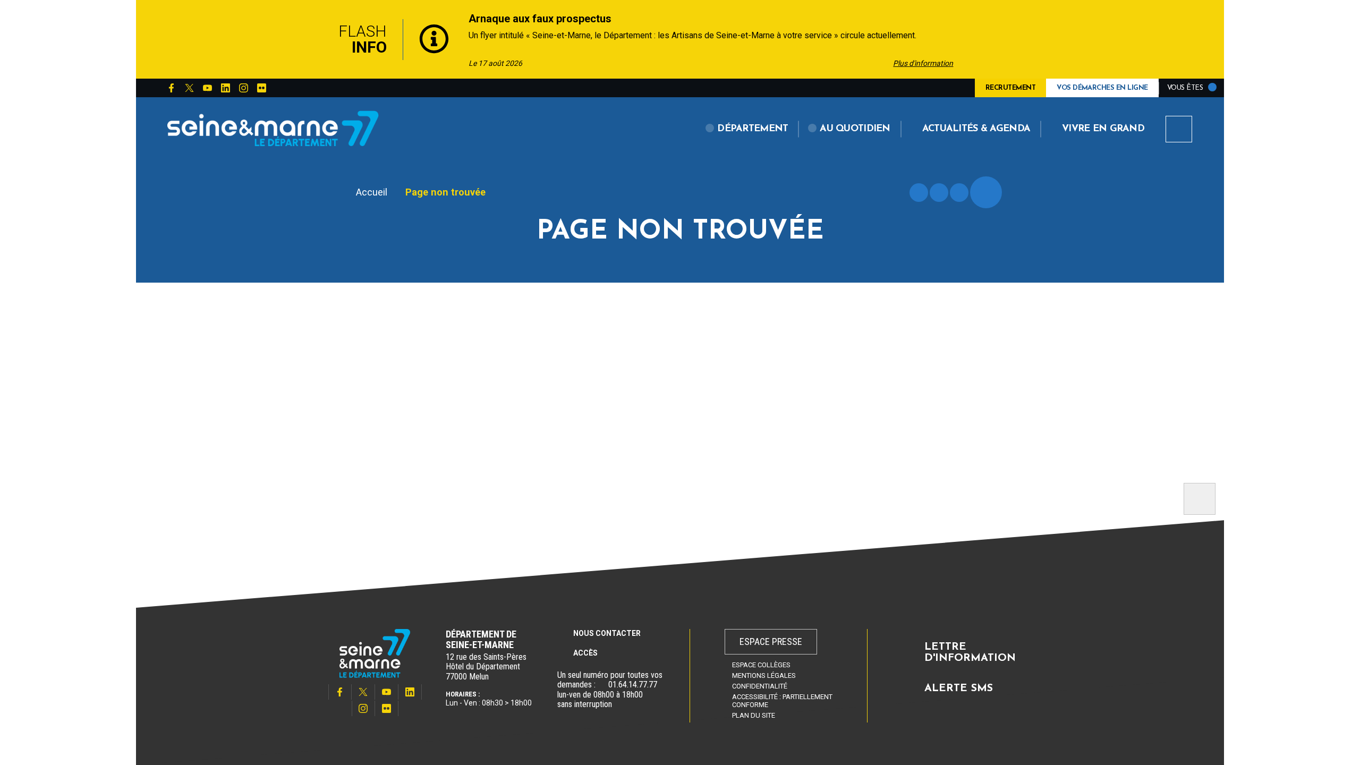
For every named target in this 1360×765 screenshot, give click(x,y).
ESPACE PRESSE (771, 641)
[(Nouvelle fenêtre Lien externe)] (602, 685)
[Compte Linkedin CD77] (225, 88)
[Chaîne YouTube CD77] (207, 88)
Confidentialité (759, 686)
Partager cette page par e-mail (959, 192)
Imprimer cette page (919, 192)
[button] (747, 129)
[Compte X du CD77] (189, 88)
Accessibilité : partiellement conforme (782, 701)
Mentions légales (764, 675)
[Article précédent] (309, 39)
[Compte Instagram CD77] (243, 88)
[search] (1179, 129)
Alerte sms (958, 688)
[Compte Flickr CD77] (261, 88)
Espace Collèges (761, 665)
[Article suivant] (990, 39)
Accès (585, 653)
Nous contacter (607, 633)
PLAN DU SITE (753, 715)
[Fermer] (1052, 39)
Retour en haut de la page (1200, 499)
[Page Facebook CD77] (171, 88)
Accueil (371, 192)
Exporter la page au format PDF (939, 192)
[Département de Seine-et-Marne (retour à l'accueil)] (273, 128)
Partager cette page (986, 192)
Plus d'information (923, 63)
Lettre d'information (970, 653)
